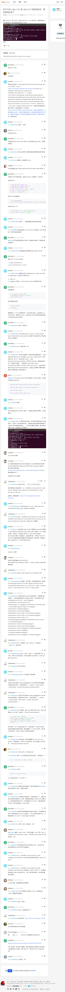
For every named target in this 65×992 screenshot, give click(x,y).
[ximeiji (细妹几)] (5, 82)
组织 (41, 981)
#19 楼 (10, 346)
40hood (10, 829)
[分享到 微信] (63, 33)
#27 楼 (10, 529)
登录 (62, 2)
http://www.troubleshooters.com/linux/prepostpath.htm (25, 470)
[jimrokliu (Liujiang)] (5, 65)
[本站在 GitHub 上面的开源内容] (8, 989)
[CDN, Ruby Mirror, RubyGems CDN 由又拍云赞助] (30, 986)
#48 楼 (10, 811)
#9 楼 (9, 230)
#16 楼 (10, 325)
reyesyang (11, 481)
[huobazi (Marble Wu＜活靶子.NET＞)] (5, 453)
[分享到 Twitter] (57, 33)
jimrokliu (11, 65)
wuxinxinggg (12, 932)
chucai (10, 130)
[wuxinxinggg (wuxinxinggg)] (5, 932)
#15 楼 (10, 273)
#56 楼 (10, 910)
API (44, 981)
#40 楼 (10, 695)
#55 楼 (10, 901)
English (48, 989)
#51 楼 (10, 845)
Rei (9, 73)
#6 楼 (9, 152)
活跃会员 (36, 981)
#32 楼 (10, 573)
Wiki (25, 2)
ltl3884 (10, 165)
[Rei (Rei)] (5, 73)
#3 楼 (9, 755)
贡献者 (48, 981)
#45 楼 (10, 786)
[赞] (45, 64)
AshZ (9, 375)
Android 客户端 (33, 989)
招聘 (19, 2)
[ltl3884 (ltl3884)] (5, 166)
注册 (58, 2)
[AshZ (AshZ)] (5, 375)
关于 (8, 981)
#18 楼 (10, 334)
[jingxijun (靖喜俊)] (5, 940)
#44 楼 (10, 769)
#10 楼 (10, 221)
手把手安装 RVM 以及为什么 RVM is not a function (17, 56)
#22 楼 (10, 402)
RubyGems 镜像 (28, 981)
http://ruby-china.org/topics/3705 (35, 918)
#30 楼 (10, 548)
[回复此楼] (42, 64)
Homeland (38, 983)
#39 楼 (10, 674)
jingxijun (11, 940)
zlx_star (10, 923)
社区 (14, 2)
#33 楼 (10, 596)
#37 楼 (10, 653)
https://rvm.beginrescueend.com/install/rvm (21, 88)
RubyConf (13, 981)
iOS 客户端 (25, 989)
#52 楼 (10, 891)
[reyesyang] (5, 482)
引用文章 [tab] (5, 53)
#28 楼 (10, 506)
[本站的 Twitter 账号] (10, 989)
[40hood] (5, 830)
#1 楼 (9, 125)
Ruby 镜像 (20, 981)
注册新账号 (33, 970)
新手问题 (7, 9)
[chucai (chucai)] (5, 130)
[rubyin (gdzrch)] (5, 957)
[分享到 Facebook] (61, 33)
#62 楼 (10, 959)
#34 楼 (10, 581)
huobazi (10, 452)
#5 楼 (9, 160)
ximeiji (5, 15)
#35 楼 (10, 643)
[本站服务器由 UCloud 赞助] (15, 986)
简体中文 (42, 989)
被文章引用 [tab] (12, 53)
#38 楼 (10, 666)
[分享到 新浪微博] (59, 33)
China (5, 2)
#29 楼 (10, 517)
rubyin (22, 15)
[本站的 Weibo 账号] (13, 989)
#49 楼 (10, 824)
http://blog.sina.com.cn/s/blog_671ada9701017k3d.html (24, 943)
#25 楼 (10, 484)
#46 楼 (10, 796)
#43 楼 (10, 739)
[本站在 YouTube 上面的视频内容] (16, 989)
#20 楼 (10, 354)
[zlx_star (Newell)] (5, 924)
